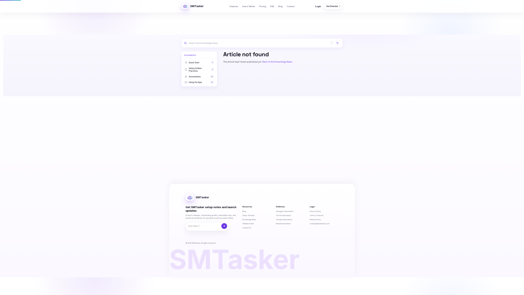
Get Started (332, 6)
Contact (291, 6)
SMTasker (197, 6)
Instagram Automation (284, 211)
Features (234, 6)
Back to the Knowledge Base (277, 61)
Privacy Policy (315, 211)
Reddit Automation (283, 224)
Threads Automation (284, 220)
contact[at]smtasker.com (320, 224)
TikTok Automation (283, 215)
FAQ (272, 6)
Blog (280, 6)
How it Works (248, 6)
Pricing (262, 6)
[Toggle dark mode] (337, 43)
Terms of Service (317, 215)
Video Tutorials (248, 215)
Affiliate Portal (248, 224)
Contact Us (246, 228)
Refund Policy (315, 220)
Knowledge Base (249, 220)
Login (318, 6)
